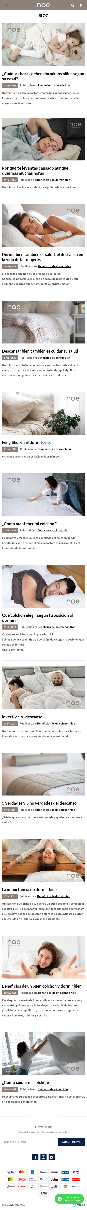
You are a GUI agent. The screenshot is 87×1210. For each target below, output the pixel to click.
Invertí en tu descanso (22, 716)
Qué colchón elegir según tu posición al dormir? (37, 618)
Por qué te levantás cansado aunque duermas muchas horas (35, 170)
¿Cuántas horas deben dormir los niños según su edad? (43, 76)
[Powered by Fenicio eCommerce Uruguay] (79, 1205)
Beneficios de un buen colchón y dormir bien (42, 986)
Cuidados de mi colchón (52, 530)
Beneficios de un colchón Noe (56, 627)
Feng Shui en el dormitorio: (26, 442)
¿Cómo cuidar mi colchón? (26, 1082)
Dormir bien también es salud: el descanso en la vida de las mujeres (42, 257)
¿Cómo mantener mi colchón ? (29, 523)
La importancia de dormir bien (29, 889)
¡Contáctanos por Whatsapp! (72, 1199)
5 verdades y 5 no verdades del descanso (39, 803)
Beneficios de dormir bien (54, 85)
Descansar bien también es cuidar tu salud (40, 351)
